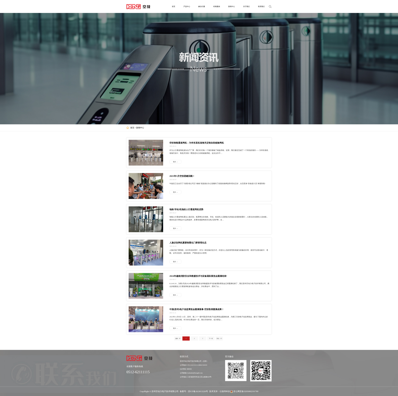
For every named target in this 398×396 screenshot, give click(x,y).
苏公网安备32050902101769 (245, 391)
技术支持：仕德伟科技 (219, 391)
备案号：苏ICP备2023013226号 (194, 391)
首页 (173, 6)
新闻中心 (231, 6)
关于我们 (246, 6)
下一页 (211, 338)
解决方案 (201, 6)
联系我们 (261, 6)
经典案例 (216, 6)
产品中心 (186, 6)
